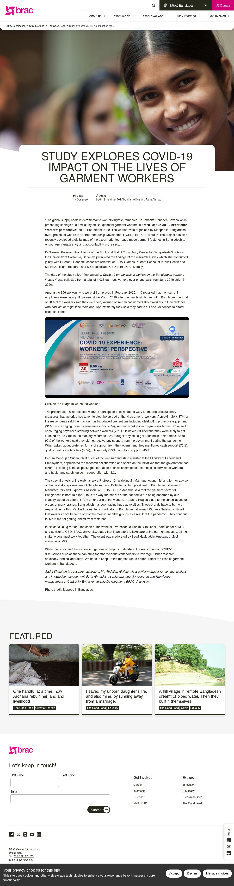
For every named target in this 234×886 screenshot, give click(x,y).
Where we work (153, 15)
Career (137, 785)
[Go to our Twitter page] (18, 834)
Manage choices (217, 873)
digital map (81, 239)
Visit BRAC (140, 803)
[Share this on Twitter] (229, 846)
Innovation (189, 785)
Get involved (217, 15)
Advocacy (189, 791)
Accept (174, 873)
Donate (224, 5)
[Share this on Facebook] (229, 853)
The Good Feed (56, 25)
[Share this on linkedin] (229, 840)
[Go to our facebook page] (11, 834)
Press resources (192, 797)
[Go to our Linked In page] (38, 834)
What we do (122, 15)
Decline (192, 873)
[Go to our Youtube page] (32, 834)
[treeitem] (107, 15)
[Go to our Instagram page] (25, 834)
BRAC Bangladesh (182, 5)
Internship (139, 791)
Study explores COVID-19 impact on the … (92, 25)
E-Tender (138, 797)
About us (95, 15)
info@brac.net (25, 859)
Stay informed (186, 15)
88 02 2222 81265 (24, 856)
